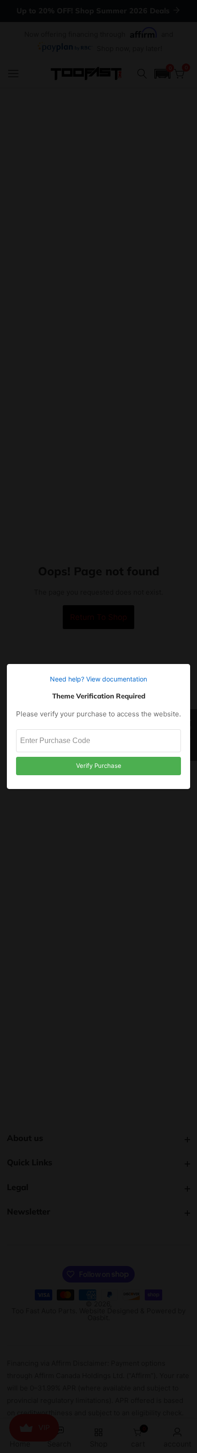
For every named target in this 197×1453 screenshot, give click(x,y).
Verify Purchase (98, 765)
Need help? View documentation (98, 679)
